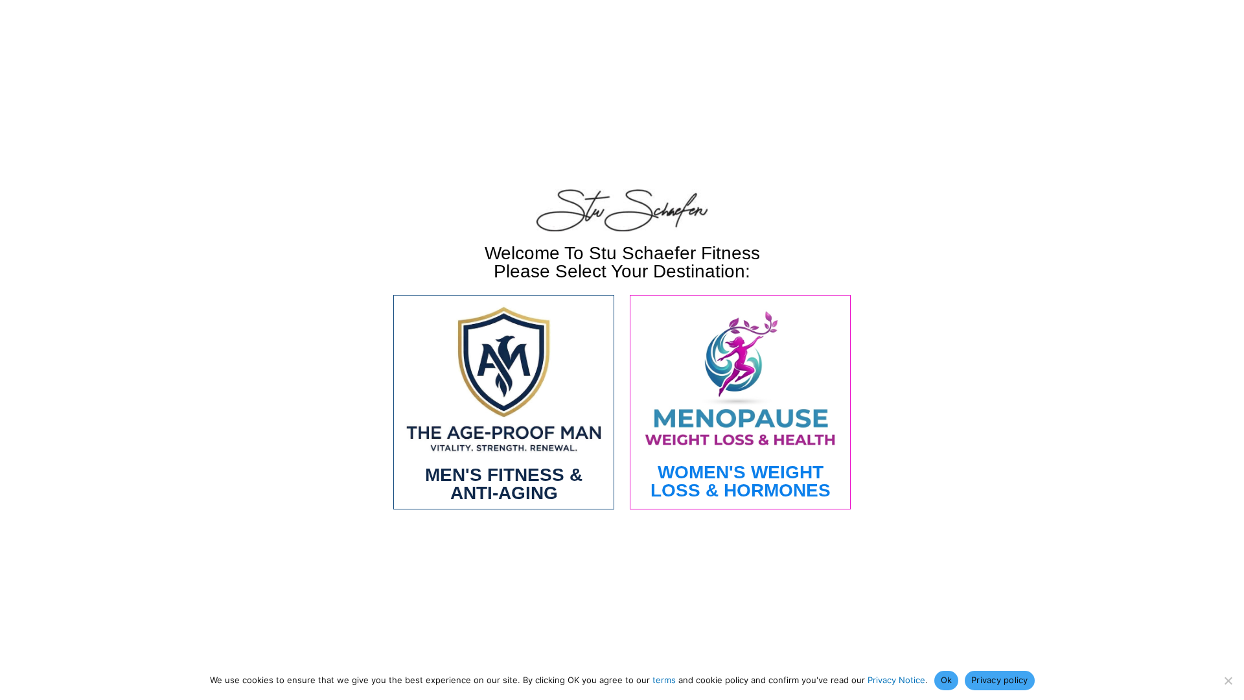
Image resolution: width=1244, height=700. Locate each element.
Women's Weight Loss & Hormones (741, 481)
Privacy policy (999, 680)
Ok (946, 680)
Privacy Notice (896, 680)
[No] (1227, 680)
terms (664, 680)
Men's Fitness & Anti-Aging (503, 484)
